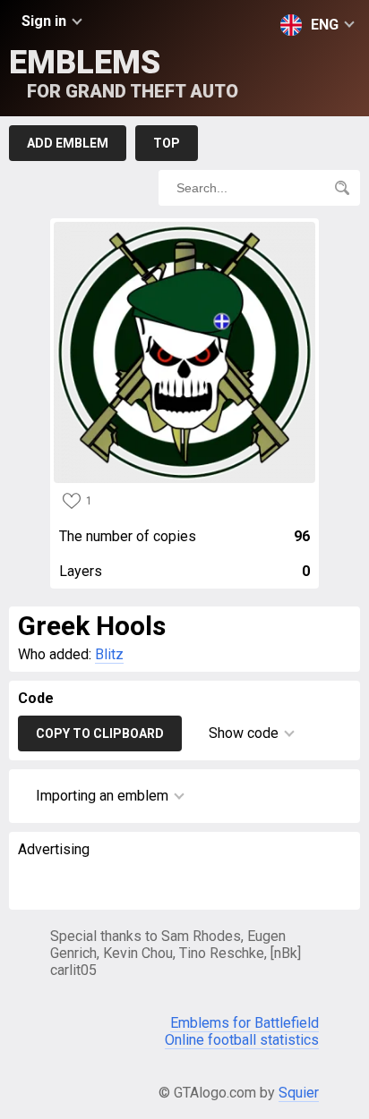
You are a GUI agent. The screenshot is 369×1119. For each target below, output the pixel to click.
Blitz (109, 654)
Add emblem (67, 143)
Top (166, 143)
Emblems (123, 73)
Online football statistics (242, 1039)
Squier (299, 1092)
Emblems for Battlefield (244, 1022)
